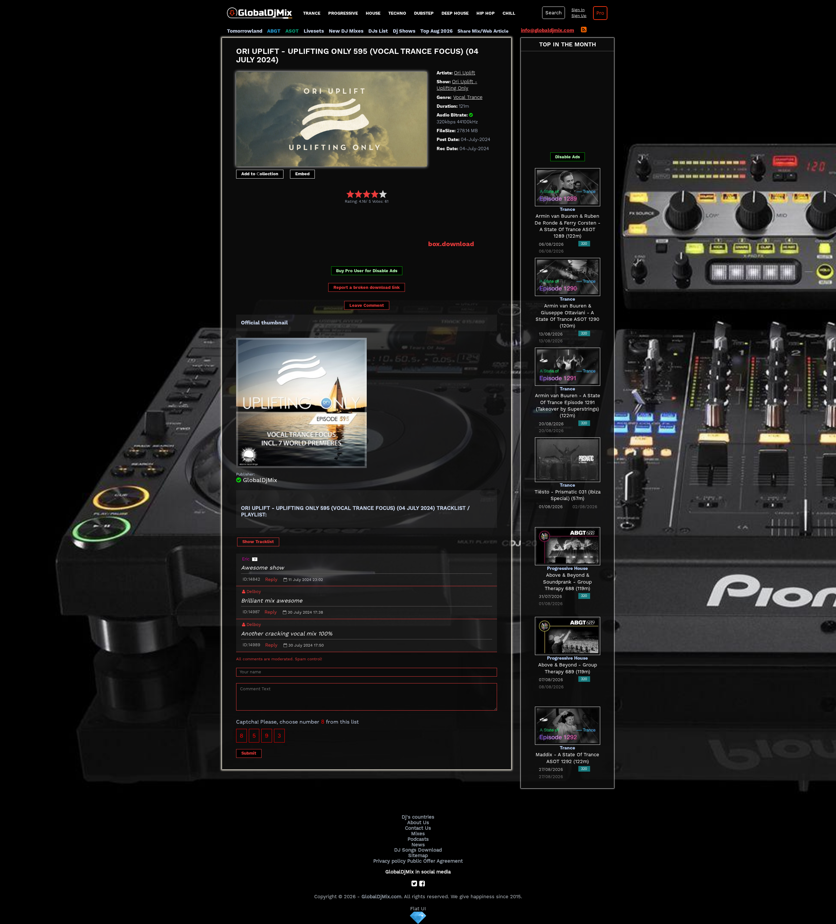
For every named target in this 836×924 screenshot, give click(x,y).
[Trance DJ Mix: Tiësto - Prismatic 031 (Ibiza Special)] (567, 459)
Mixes (418, 834)
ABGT (274, 31)
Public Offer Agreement (435, 861)
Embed (302, 173)
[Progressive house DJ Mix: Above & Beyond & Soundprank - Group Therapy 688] (567, 546)
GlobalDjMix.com (381, 897)
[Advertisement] (355, 221)
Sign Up (579, 15)
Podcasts (418, 839)
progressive (343, 13)
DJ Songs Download (418, 850)
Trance (311, 13)
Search (553, 13)
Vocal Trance (467, 97)
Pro (600, 13)
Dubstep (424, 13)
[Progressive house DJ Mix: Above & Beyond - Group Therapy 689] (567, 635)
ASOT (292, 31)
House (373, 13)
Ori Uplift (464, 73)
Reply (271, 579)
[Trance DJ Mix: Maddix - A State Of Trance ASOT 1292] (567, 725)
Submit (248, 753)
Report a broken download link (366, 287)
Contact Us (418, 828)
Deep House (455, 13)
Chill (509, 13)
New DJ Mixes (346, 31)
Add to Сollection (259, 173)
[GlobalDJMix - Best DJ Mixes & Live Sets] (257, 11)
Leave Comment (366, 305)
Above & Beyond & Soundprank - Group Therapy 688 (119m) (567, 581)
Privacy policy (389, 861)
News (418, 845)
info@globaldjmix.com (547, 30)
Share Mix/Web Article (483, 31)
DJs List (378, 31)
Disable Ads (567, 156)
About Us (418, 822)
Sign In (578, 10)
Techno (397, 13)
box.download (451, 244)
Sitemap (418, 855)
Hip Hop (485, 13)
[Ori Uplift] (331, 117)
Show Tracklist (258, 541)
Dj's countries (418, 817)
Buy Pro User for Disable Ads (366, 270)
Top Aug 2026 (436, 31)
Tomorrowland (244, 31)
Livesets (314, 31)
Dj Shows (404, 31)
